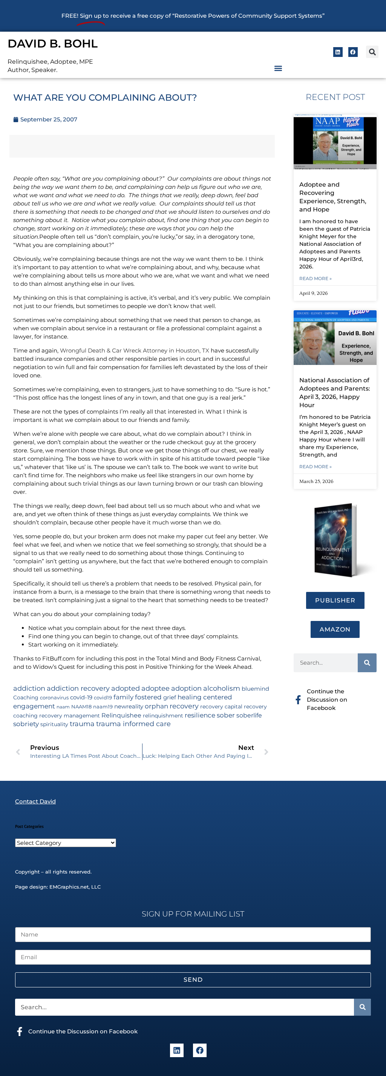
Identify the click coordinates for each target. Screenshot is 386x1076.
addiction (29, 688)
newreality (128, 706)
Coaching (25, 697)
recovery (184, 706)
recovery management (69, 715)
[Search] (367, 662)
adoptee (155, 688)
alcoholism (221, 688)
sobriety (26, 724)
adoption (186, 688)
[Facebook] (353, 52)
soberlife (249, 715)
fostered (148, 697)
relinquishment (163, 715)
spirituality (54, 724)
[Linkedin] (338, 52)
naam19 (103, 707)
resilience (200, 715)
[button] (372, 52)
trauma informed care (133, 724)
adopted (125, 688)
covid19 (103, 697)
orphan (156, 706)
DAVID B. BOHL (53, 44)
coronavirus (54, 697)
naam (63, 707)
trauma (82, 724)
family (123, 697)
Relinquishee (121, 715)
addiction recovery (78, 688)
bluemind (255, 688)
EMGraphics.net (69, 887)
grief (169, 697)
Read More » (315, 278)
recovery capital (221, 706)
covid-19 (81, 697)
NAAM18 (81, 707)
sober (226, 715)
